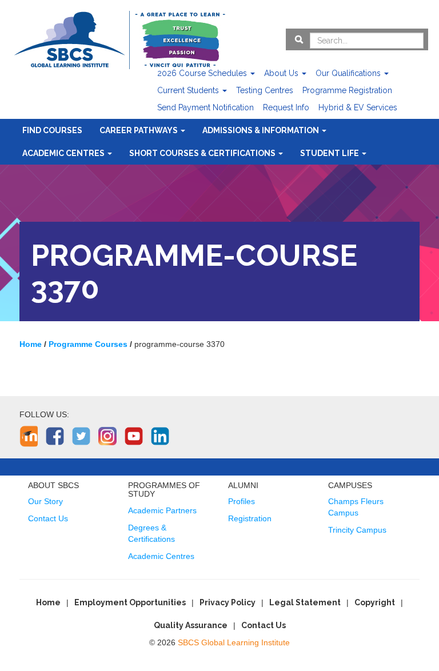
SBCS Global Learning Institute (234, 642)
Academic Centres (64, 153)
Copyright (374, 602)
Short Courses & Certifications (203, 153)
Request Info (286, 107)
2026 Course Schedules (203, 73)
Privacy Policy (227, 602)
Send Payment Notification (205, 107)
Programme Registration (347, 90)
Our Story (45, 501)
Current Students (189, 90)
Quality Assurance (191, 625)
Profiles (241, 501)
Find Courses (52, 130)
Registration (250, 518)
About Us (282, 73)
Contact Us (48, 518)
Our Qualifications (349, 73)
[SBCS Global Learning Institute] (119, 38)
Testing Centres (264, 90)
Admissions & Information (261, 130)
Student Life (330, 153)
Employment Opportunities (130, 602)
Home (48, 602)
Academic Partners (162, 510)
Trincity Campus (357, 529)
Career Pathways (139, 130)
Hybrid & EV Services (357, 107)
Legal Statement (305, 602)
